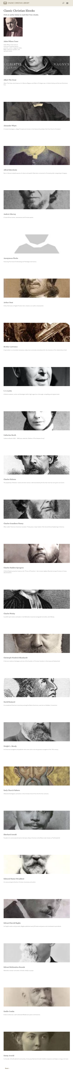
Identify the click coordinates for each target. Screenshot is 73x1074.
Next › (7, 1068)
